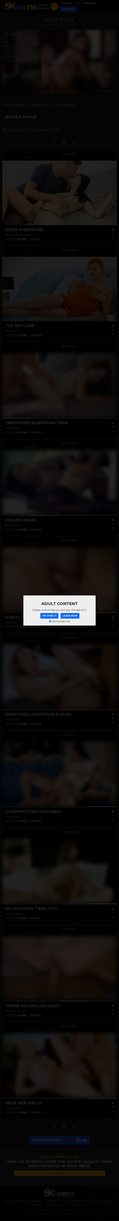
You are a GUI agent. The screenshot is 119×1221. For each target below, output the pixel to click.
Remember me (61, 621)
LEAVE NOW (70, 615)
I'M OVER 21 (49, 615)
